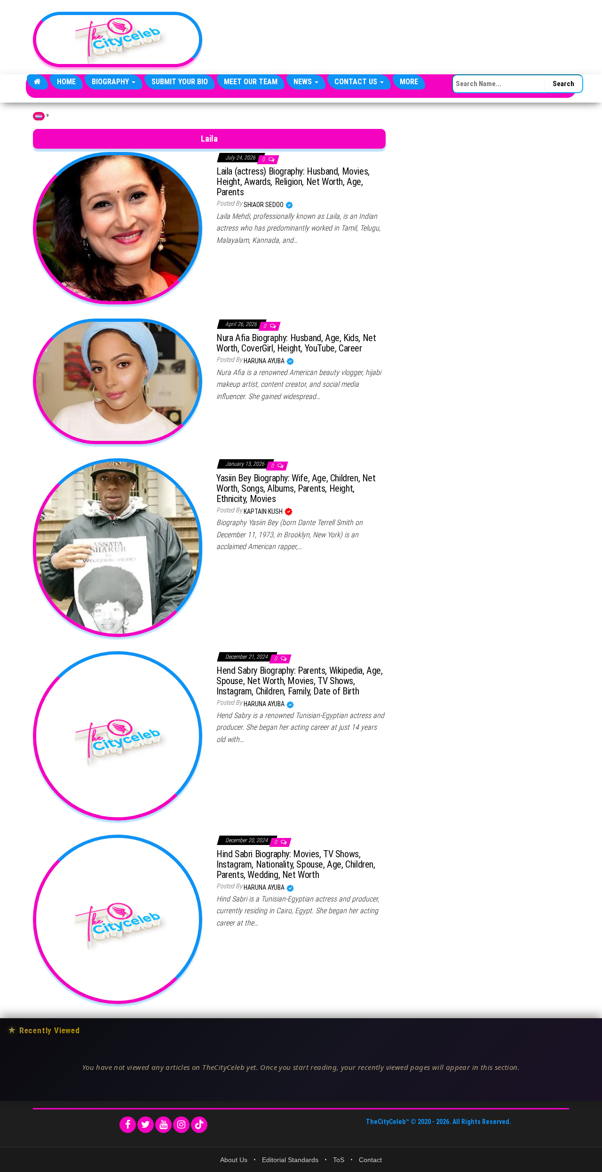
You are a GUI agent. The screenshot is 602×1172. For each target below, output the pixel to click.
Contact (370, 1160)
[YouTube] (163, 1124)
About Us (233, 1160)
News (303, 81)
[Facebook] (127, 1124)
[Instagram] (181, 1124)
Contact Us (356, 81)
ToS (338, 1160)
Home (66, 81)
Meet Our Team (250, 81)
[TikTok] (199, 1124)
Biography (111, 81)
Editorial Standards (290, 1160)
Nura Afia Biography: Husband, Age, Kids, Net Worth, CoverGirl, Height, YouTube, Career (296, 343)
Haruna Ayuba (265, 361)
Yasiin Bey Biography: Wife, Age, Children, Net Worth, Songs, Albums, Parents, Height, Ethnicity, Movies (296, 488)
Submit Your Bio (179, 81)
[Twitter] (145, 1124)
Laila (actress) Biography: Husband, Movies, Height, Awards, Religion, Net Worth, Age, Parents (293, 182)
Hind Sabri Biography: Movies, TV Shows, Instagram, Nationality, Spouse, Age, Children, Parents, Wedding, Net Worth (295, 864)
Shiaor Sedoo (264, 204)
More (409, 81)
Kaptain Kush (264, 511)
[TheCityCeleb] (37, 81)
